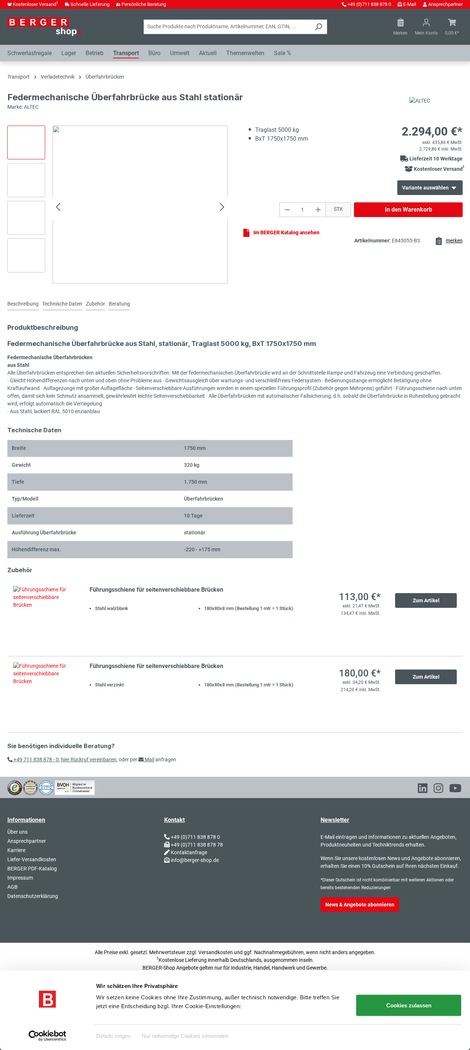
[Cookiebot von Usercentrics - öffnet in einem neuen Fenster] (47, 1035)
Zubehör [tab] (95, 304)
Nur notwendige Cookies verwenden (185, 1035)
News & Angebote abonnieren (359, 905)
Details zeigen (113, 1035)
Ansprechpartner (445, 4)
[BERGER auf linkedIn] (422, 790)
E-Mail (409, 4)
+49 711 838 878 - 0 (35, 759)
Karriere (16, 850)
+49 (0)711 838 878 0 (369, 4)
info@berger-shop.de (195, 860)
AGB (12, 887)
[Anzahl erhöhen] (318, 209)
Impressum (20, 878)
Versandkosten (215, 952)
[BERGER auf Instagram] (438, 790)
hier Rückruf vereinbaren (88, 759)
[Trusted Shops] (14, 787)
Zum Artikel (426, 600)
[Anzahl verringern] (287, 209)
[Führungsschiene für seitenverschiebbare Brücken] (44, 618)
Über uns (17, 832)
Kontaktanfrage (189, 852)
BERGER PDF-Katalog (32, 869)
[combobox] (227, 26)
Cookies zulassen (408, 1005)
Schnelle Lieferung (89, 4)
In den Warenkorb (408, 209)
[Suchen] (318, 26)
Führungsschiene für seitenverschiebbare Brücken (156, 589)
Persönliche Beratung (144, 4)
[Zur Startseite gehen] (44, 26)
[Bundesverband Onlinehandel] (75, 787)
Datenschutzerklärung (32, 896)
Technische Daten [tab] (62, 304)
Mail (149, 759)
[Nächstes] (222, 208)
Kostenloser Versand (35, 4)
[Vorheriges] (58, 208)
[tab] (23, 304)
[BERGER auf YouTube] (455, 790)
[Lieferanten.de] (30, 787)
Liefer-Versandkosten (31, 859)
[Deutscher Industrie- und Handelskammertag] (46, 787)
